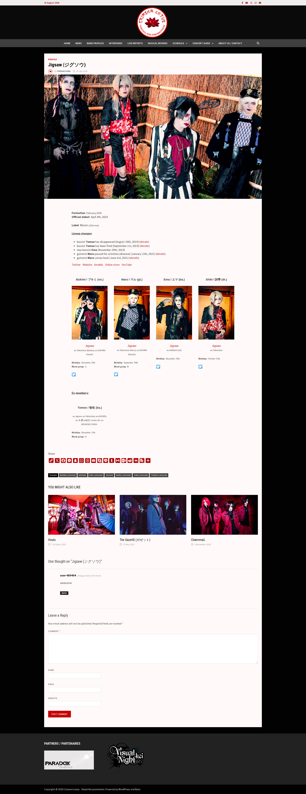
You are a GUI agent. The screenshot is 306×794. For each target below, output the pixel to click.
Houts (52, 540)
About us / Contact (230, 43)
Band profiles (95, 43)
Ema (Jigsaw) (95, 475)
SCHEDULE (178, 43)
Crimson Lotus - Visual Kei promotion (84, 789)
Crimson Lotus (64, 71)
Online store (112, 264)
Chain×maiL (198, 540)
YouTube (126, 264)
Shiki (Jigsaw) (141, 475)
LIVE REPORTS (135, 43)
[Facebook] (243, 2)
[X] (251, 2)
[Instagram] (256, 2)
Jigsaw (89, 345)
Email (51, 684)
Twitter (76, 264)
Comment (54, 631)
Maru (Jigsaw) (123, 475)
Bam (137, 789)
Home (67, 43)
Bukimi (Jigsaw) (68, 475)
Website (87, 264)
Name (51, 670)
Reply (64, 593)
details (144, 242)
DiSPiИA (82, 475)
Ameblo (98, 264)
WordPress (124, 789)
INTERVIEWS (115, 43)
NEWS (78, 43)
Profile (52, 59)
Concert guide (201, 43)
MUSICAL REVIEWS (158, 43)
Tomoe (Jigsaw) (159, 475)
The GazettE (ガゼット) (135, 540)
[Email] (260, 2)
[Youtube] (247, 2)
